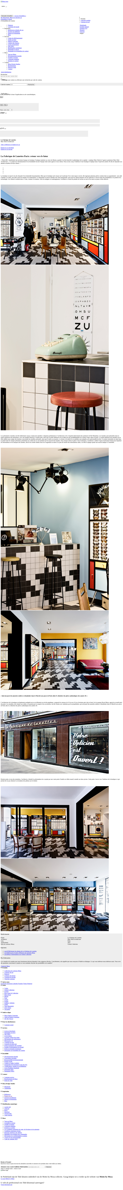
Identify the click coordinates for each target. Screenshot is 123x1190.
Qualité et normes (13, 57)
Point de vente (12, 67)
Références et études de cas (15, 30)
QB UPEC (11, 46)
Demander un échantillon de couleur (18, 51)
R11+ (5, 105)
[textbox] (9, 76)
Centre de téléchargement (15, 38)
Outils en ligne (12, 40)
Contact (10, 69)
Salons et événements (14, 33)
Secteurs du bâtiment (14, 31)
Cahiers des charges (13, 43)
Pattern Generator (13, 41)
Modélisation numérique (15, 48)
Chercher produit (85, 20)
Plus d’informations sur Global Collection (17, 954)
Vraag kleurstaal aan (6, 1184)
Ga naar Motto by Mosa (7, 1178)
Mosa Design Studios (14, 64)
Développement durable (15, 56)
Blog (9, 35)
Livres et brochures (13, 44)
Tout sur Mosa (12, 54)
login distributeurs (6, 72)
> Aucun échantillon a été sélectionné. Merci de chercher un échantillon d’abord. (13, 17)
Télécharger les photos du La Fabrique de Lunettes (20, 951)
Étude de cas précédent (7, 147)
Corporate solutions (13, 59)
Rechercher (31, 84)
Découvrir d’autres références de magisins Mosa (19, 953)
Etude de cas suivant (6, 149)
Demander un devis (13, 49)
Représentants (12, 65)
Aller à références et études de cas (10, 144)
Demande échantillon (6, 16)
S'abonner (48, 1167)
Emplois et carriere (13, 61)
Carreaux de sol (85, 22)
